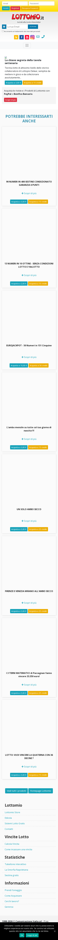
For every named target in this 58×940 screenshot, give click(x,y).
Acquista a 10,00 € (19, 365)
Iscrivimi (33, 26)
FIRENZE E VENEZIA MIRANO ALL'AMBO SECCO (29, 591)
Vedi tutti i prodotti (16, 790)
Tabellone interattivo (15, 864)
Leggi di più (32, 935)
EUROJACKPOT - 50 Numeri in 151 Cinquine (29, 345)
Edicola (8, 817)
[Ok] (54, 931)
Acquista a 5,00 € (18, 529)
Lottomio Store (12, 812)
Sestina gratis (12, 875)
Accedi (5, 8)
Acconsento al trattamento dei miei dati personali (22, 31)
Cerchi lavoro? (12, 901)
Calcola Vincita (12, 843)
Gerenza (9, 906)
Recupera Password (30, 8)
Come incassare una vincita (18, 849)
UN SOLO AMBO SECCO (29, 509)
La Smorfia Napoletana (16, 869)
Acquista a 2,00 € (18, 283)
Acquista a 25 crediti (38, 529)
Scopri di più (10, 100)
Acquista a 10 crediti (38, 283)
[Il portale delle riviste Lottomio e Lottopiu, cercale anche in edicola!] (29, 16)
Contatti (9, 829)
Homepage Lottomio (40, 790)
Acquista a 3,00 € (13, 82)
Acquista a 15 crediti (32, 82)
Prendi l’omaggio (13, 890)
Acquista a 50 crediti (38, 365)
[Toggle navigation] (27, 45)
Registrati (15, 8)
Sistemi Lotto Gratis (15, 823)
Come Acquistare (13, 895)
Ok (22, 935)
